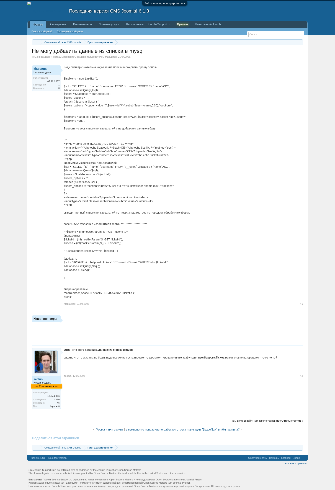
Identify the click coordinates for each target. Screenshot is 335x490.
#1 (301, 303)
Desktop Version (57, 457)
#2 (301, 375)
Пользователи (82, 24)
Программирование (63, 56)
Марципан (111, 56)
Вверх (296, 457)
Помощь (274, 457)
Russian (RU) (37, 457)
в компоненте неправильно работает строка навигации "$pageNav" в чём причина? (183, 429)
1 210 (57, 399)
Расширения (58, 24)
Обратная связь (257, 457)
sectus (38, 379)
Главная (286, 457)
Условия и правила (296, 463)
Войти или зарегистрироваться (164, 3)
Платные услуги (109, 24)
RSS (303, 457)
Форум (38, 24)
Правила (182, 24)
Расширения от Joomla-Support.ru (148, 24)
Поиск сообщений (41, 31)
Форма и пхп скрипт (109, 429)
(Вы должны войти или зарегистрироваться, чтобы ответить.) (267, 420)
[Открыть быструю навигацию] (300, 42)
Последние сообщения (70, 31)
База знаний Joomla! (208, 24)
